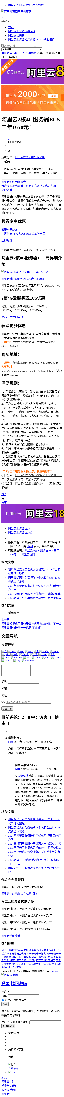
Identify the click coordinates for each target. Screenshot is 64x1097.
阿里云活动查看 (10, 935)
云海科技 (23, 775)
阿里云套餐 (15, 967)
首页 (11, 27)
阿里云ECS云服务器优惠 (22, 53)
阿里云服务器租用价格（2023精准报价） (32, 39)
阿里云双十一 (53, 953)
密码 (4, 996)
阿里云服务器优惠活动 (21, 31)
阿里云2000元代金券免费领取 (26, 5)
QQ (3, 701)
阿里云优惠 (18, 964)
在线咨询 (13, 1068)
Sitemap (55, 971)
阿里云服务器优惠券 (20, 532)
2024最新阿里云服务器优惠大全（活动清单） (35, 593)
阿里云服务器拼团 (45, 960)
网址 (4, 695)
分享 (4, 502)
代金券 (32, 950)
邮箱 (4, 688)
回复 (11, 741)
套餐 (26, 950)
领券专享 (6, 317)
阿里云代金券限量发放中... (31, 483)
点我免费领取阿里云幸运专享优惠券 (34, 342)
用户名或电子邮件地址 (15, 1022)
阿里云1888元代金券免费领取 (19, 893)
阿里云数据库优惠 (16, 953)
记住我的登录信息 (16, 1000)
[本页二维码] (12, 1072)
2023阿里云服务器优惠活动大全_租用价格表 (34, 598)
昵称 (4, 681)
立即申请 (17, 317)
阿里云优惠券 (16, 35)
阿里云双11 (45, 964)
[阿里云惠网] (9, 975)
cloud (30, 546)
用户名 (5, 991)
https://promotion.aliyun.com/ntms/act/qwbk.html (27, 370)
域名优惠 (6, 957)
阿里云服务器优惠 (19, 528)
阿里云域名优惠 (45, 950)
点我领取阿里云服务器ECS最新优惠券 (35, 362)
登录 (5, 983)
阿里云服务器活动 (25, 960)
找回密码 (19, 983)
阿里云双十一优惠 (36, 953)
